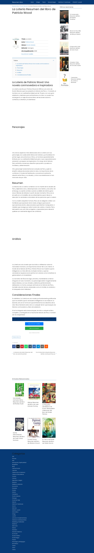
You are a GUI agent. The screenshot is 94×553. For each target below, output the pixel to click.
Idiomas (14, 508)
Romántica (15, 543)
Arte (13, 460)
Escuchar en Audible (27, 54)
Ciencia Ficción (16, 468)
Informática (15, 512)
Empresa (14, 488)
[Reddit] (46, 346)
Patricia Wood (30, 42)
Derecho (14, 482)
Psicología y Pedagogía (18, 541)
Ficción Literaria (31, 45)
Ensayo (14, 490)
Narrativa (14, 530)
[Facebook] (14, 346)
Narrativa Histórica (17, 531)
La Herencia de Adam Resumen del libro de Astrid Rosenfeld (22, 353)
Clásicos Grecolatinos (18, 474)
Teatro (14, 545)
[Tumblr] (30, 346)
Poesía (14, 539)
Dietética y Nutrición (17, 484)
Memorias (14, 526)
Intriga (38, 2)
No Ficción (15, 533)
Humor (14, 506)
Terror (44, 2)
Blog (13, 466)
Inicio (32, 2)
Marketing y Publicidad (18, 522)
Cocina (14, 476)
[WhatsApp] (26, 346)
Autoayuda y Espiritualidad (19, 462)
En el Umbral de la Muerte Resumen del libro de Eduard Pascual (45, 353)
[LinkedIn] (34, 346)
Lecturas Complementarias (19, 518)
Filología (14, 498)
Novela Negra (52, 2)
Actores (14, 458)
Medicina (14, 524)
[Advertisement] (34, 25)
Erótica (14, 492)
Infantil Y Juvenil (77, 2)
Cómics (14, 478)
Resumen (19, 70)
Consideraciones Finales (24, 75)
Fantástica (15, 494)
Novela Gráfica (16, 535)
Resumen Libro (17, 2)
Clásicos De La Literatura (18, 472)
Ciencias (14, 470)
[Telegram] (38, 346)
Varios (13, 549)
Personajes (20, 68)
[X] (18, 346)
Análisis (19, 72)
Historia (14, 502)
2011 (13, 456)
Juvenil (14, 516)
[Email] (42, 346)
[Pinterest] (22, 346)
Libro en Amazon (34, 328)
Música (14, 528)
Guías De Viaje (16, 500)
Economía (15, 486)
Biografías (15, 464)
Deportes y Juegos (17, 480)
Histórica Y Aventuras (64, 2)
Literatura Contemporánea (19, 520)
